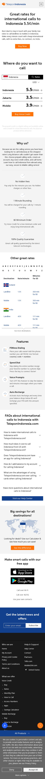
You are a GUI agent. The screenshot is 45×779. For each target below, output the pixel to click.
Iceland (12, 285)
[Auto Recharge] (5, 394)
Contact (27, 653)
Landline (7, 291)
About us (5, 668)
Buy (5, 685)
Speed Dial (15, 362)
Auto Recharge (17, 392)
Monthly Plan (9, 693)
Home (4, 648)
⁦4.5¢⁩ (19, 316)
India (11, 309)
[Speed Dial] (5, 364)
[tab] (3, 266)
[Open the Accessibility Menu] (5, 725)
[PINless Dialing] (5, 349)
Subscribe (33, 625)
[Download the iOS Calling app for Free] (22, 571)
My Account (7, 653)
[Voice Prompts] (5, 379)
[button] (41, 4)
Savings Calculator (11, 709)
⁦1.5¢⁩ (19, 291)
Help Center (29, 648)
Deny (11, 769)
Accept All (33, 769)
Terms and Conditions (11, 664)
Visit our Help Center (22, 498)
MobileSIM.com (30, 665)
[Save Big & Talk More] (22, 527)
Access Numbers (11, 701)
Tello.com (28, 661)
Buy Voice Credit (22, 114)
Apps (6, 705)
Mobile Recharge (9, 714)
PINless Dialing (17, 348)
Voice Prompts (17, 377)
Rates (6, 689)
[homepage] (20, 4)
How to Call (9, 697)
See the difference (22, 547)
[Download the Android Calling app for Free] (22, 580)
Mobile (6, 300)
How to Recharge (11, 722)
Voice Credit (7, 680)
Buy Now (22, 46)
